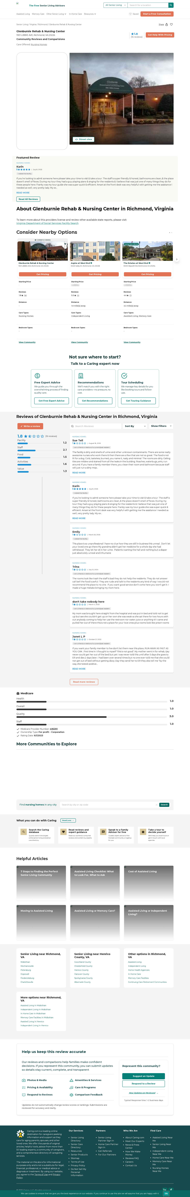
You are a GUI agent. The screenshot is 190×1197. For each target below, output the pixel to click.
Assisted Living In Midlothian (33, 1005)
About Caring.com (134, 1137)
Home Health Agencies (138, 970)
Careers (129, 1162)
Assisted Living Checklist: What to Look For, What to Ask (94, 873)
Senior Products (79, 1154)
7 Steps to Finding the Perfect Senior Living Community (39, 873)
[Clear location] (156, 805)
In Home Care (134, 974)
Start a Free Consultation (157, 14)
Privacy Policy (78, 1165)
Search (164, 805)
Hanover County (81, 974)
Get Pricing (42, 274)
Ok (166, 1193)
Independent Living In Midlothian (36, 1009)
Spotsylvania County (83, 978)
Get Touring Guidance (138, 401)
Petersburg (26, 970)
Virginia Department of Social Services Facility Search (47, 223)
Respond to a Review (143, 1083)
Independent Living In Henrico (34, 1025)
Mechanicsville (27, 966)
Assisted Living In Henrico (32, 1021)
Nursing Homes (39, 44)
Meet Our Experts (134, 1141)
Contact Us (131, 1165)
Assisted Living (135, 962)
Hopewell (25, 974)
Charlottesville (27, 982)
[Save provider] (171, 24)
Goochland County (82, 962)
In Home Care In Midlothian (33, 1013)
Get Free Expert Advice (51, 401)
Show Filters (158, 426)
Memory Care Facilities (138, 978)
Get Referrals (105, 1151)
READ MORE (22, 193)
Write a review (32, 426)
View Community (27, 342)
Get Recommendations (95, 401)
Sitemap (75, 1158)
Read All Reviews (28, 199)
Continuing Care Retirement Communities (147, 982)
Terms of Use (41, 1174)
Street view (85, 139)
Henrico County (81, 970)
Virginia (33, 24)
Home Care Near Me (163, 1158)
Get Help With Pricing (160, 35)
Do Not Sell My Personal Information (78, 1172)
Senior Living (22, 24)
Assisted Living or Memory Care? (94, 910)
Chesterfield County (83, 966)
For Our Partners (107, 1154)
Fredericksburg (27, 978)
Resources (76, 1151)
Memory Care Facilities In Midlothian (37, 1017)
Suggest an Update (143, 1076)
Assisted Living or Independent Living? (147, 912)
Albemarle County (82, 982)
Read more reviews (84, 682)
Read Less (66, 820)
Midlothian (25, 962)
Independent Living (137, 966)
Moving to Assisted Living (37, 910)
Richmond (42, 24)
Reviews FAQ (132, 1158)
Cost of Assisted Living (142, 871)
